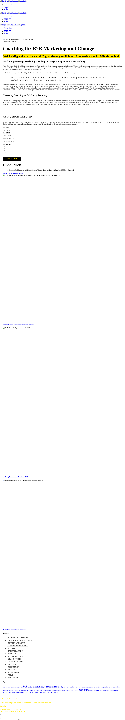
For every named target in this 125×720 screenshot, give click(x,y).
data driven (109, 687)
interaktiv (48, 690)
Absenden (12, 159)
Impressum (3, 711)
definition (5, 690)
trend (50, 692)
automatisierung (18, 687)
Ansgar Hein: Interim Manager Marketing (14, 629)
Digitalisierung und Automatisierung (92, 66)
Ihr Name (6, 127)
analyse (10, 687)
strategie (31, 692)
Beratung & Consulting (18, 638)
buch (76, 687)
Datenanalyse (116, 687)
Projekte (12, 664)
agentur (5, 687)
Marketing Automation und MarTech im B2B (15, 477)
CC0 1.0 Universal (68, 170)
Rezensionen (13, 667)
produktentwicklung (8, 692)
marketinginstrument (104, 690)
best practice (70, 687)
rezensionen (18, 692)
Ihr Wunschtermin (8, 138)
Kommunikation (56, 690)
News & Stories (14, 659)
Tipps (35, 692)
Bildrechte (22, 711)
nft (110, 690)
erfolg (18, 690)
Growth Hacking (15, 651)
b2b (25, 686)
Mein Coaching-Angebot (96, 84)
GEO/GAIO (11, 648)
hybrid (37, 690)
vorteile (54, 692)
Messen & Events (15, 656)
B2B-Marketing (36, 686)
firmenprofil (23, 690)
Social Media (13, 672)
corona (85, 687)
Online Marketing (16, 662)
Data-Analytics (102, 687)
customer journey (92, 687)
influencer (43, 690)
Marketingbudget (94, 690)
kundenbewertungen (65, 690)
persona (113, 690)
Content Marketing (16, 643)
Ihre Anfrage (7, 144)
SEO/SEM (11, 669)
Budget (80, 687)
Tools (10, 675)
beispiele (62, 687)
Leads (72, 690)
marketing (84, 689)
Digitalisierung (13, 690)
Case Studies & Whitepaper (20, 640)
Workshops (13, 677)
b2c (58, 687)
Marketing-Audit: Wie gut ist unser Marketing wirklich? (18, 324)
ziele (58, 692)
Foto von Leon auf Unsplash (52, 170)
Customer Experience (18, 646)
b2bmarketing (50, 687)
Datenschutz (13, 711)
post (117, 690)
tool (38, 692)
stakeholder (25, 692)
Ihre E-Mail (6, 133)
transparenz (46, 692)
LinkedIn (76, 690)
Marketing (12, 653)
